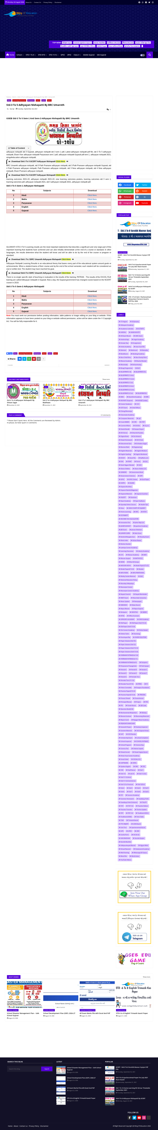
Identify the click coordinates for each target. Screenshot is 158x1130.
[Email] (39, 359)
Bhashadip (124, 365)
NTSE (122, 616)
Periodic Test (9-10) (127, 684)
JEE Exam (124, 530)
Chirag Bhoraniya (126, 411)
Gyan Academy (125, 501)
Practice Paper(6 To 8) (128, 695)
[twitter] (149, 2)
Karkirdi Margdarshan (128, 537)
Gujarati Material (126, 494)
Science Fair (125, 749)
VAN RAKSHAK (125, 838)
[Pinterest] (34, 359)
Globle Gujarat (89, 55)
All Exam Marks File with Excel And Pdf (95, 1013)
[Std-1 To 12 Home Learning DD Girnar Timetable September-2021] (122, 278)
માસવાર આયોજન (99, 43)
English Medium (142, 451)
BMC (122, 397)
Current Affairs (125, 426)
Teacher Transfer (126, 810)
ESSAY (123, 458)
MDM (122, 562)
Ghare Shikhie (125, 469)
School (19, 55)
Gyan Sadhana (140, 501)
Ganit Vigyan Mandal (127, 465)
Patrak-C (144, 670)
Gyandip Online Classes (128, 505)
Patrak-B (134, 670)
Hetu (9, 100)
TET (122, 813)
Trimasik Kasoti (133, 820)
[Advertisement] (101, 23)
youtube (144, 203)
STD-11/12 (53, 55)
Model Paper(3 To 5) (142, 566)
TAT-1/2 (130, 806)
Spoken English (125, 766)
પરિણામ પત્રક (66, 43)
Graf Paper (145, 479)
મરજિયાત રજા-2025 (113, 43)
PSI (122, 705)
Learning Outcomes (19, 100)
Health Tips (144, 505)
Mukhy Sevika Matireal (128, 576)
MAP (144, 555)
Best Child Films (126, 357)
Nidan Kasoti (136, 605)
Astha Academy (126, 347)
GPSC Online (133, 479)
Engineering (138, 447)
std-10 (132, 774)
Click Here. (60, 161)
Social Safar (124, 759)
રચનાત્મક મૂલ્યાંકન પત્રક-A (82, 43)
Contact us (37, 2)
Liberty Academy (143, 551)
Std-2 (122, 788)
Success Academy (133, 795)
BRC (147, 397)
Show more (106, 379)
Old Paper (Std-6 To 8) (128, 627)
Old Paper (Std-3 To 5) (139, 623)
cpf (139, 418)
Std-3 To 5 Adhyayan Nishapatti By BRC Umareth (94, 401)
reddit (144, 191)
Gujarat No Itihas (126, 487)
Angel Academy (138, 339)
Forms (138, 461)
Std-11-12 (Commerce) (128, 781)
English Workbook (141, 454)
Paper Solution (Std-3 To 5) (129, 648)
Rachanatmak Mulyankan (129, 713)
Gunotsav (133, 497)
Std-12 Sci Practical (127, 784)
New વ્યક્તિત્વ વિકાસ (115, 46)
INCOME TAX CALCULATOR (129, 519)
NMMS (144, 612)
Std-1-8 (123, 774)
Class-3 (76, 55)
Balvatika (145, 350)
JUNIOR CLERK (125, 533)
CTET (143, 422)
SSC (144, 766)
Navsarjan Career (126, 587)
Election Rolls (125, 447)
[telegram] (146, 2)
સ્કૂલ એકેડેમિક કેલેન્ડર (88, 46)
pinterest (127, 197)
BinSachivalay (136, 365)
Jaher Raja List (139, 522)
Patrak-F (144, 673)
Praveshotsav (139, 698)
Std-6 (122, 792)
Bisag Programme (126, 368)
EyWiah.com (144, 458)
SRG (136, 766)
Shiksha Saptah (138, 749)
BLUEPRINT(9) (142, 393)
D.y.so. (147, 426)
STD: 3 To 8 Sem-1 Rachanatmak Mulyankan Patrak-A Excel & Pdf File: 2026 (139, 299)
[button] (149, 55)
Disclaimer (58, 2)
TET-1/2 (130, 813)
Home (11, 55)
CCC (137, 404)
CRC (135, 422)
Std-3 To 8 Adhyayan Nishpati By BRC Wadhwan (57, 401)
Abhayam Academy (127, 325)
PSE (146, 702)
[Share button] (43, 359)
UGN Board (137, 824)
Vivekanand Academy (142, 849)
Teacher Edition (143, 806)
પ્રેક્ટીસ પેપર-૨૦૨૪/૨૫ (132, 46)
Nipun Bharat (125, 609)
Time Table (140, 817)
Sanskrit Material (126, 731)
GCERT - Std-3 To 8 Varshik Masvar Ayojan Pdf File (134, 256)
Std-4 (43, 100)
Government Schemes (128, 476)
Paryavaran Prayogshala (128, 666)
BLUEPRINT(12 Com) (127, 390)
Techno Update (142, 810)
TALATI (144, 802)
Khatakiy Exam (144, 537)
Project (138, 702)
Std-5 (14, 97)
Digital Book (125, 436)
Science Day (140, 745)
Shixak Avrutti (125, 752)
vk (145, 197)
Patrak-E (134, 673)
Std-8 (138, 792)
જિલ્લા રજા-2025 (128, 43)
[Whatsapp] (29, 359)
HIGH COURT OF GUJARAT (137, 508)
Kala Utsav (138, 533)
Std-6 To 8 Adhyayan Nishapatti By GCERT (139, 287)
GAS (140, 465)
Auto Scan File (140, 347)
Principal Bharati (126, 702)
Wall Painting (125, 853)
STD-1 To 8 (30, 55)
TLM (122, 820)
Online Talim (125, 634)
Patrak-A (123, 670)
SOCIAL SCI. (137, 759)
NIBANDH (124, 605)
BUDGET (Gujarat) (127, 400)
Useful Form (125, 835)
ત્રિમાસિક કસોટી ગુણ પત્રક (69, 46)
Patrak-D (123, 673)
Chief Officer (136, 408)
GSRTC (123, 483)
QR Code (143, 705)
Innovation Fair (125, 522)
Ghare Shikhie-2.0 (140, 469)
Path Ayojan (145, 666)
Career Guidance (126, 404)
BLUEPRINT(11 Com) (127, 379)
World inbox (135, 856)
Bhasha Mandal (141, 361)
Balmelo (123, 350)
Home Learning (126, 512)
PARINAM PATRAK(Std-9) (129, 662)
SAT (122, 734)
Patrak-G (123, 677)
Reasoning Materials (142, 716)
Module (141, 569)
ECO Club (140, 440)
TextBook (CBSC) (143, 813)
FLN (122, 461)
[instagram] (152, 2)
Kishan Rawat (137, 540)
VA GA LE (136, 835)
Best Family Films (141, 357)
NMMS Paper (102, 46)
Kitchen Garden (126, 544)
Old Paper (124, 623)
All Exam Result (126, 336)
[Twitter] (24, 359)
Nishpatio (31, 100)
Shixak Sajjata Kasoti (140, 752)
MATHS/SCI (139, 558)
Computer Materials (127, 418)
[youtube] (139, 1118)
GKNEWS (124, 472)
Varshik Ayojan (139, 838)
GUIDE (132, 483)
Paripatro (144, 662)
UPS (122, 831)
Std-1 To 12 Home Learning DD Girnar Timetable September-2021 (139, 277)
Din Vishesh (137, 436)
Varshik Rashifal (126, 842)
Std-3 (38, 100)
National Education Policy (129, 580)
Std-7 (130, 792)
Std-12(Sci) (141, 784)
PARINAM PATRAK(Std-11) (129, 659)
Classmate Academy (127, 415)
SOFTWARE (124, 763)
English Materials (126, 451)
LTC (122, 555)
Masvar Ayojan (125, 558)
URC (137, 831)
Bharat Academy (126, 361)
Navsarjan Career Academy (130, 591)
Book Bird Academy (135, 397)
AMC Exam (138, 336)
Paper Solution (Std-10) (128, 641)
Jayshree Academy (141, 526)
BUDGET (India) (142, 400)
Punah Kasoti (131, 705)
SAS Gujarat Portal (142, 731)
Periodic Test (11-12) (127, 680)
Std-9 (146, 792)
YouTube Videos (126, 860)
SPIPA (134, 763)
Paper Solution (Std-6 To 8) (129, 652)
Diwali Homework (126, 440)
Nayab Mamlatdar (141, 594)
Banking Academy (138, 354)
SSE (122, 770)
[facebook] (139, 2)
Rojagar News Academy (141, 720)
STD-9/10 (41, 55)
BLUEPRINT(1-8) (126, 372)
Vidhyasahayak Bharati (128, 845)
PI (146, 684)
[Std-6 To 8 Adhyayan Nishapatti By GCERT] (122, 289)
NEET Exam (124, 598)
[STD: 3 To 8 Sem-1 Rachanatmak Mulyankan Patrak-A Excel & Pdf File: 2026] (122, 300)
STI (122, 795)
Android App (125, 339)
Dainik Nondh (125, 429)
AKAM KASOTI (135, 332)
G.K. (146, 461)
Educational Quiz (126, 443)
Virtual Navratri (126, 849)
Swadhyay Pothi (143, 799)
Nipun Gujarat (138, 609)
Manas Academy (133, 555)
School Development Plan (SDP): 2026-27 (59, 1013)
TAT (122, 806)
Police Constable (126, 688)
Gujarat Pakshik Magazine (129, 490)
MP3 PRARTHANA (138, 573)
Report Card (125, 720)
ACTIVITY (141, 329)
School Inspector (126, 741)
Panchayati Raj (125, 637)
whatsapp (127, 191)
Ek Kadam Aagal (141, 443)
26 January (135, 321)
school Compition (142, 738)
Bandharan (124, 354)
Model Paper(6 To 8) (127, 569)
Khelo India (124, 540)
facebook (127, 185)
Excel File (133, 458)
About (16, 1126)
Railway (144, 713)
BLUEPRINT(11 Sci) (127, 382)
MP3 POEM (124, 573)
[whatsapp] (142, 2)
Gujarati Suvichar (142, 494)
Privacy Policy (48, 2)
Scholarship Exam (126, 738)
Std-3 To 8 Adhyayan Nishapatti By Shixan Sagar (20, 401)
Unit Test (124, 827)
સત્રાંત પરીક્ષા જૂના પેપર (143, 43)
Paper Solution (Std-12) (128, 644)
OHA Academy (143, 619)
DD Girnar (124, 433)
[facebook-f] (130, 1118)
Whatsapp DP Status (140, 853)
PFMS (140, 684)
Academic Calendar (127, 329)
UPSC (69, 55)
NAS (141, 576)
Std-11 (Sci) (142, 774)
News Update (125, 601)
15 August (124, 321)
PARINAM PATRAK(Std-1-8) (129, 655)
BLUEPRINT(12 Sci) (127, 393)
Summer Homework (127, 799)
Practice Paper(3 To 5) (128, 691)
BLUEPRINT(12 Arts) (127, 386)
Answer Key (124, 343)
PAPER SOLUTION (140, 637)
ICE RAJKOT (124, 515)
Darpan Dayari (139, 429)
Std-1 (141, 770)
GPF (141, 476)
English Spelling (126, 454)
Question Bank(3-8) (127, 709)
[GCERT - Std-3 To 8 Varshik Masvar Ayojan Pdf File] (134, 235)
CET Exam (124, 408)
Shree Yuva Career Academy (130, 756)
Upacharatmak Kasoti (138, 827)
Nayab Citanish (125, 594)
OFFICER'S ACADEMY (127, 619)
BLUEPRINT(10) (141, 372)
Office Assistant (134, 616)
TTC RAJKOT (124, 824)
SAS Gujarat (101, 55)
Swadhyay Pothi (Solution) (129, 802)
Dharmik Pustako (137, 433)
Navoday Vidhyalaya (127, 583)
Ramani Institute (126, 716)
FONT (130, 461)
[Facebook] (20, 359)
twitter (144, 185)
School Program (126, 745)
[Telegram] (149, 1118)
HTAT (145, 512)
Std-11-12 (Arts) (126, 777)
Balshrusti (134, 350)
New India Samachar (139, 598)
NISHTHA (135, 612)
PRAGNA (142, 695)
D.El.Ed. (137, 426)
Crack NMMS (125, 422)
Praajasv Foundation (142, 688)
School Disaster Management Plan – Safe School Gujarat (23, 1014)
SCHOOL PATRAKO (142, 741)
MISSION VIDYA (126, 566)
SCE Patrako (132, 734)
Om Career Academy (127, 630)
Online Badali (143, 630)
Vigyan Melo (144, 845)
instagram (127, 203)
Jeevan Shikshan (136, 530)
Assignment (137, 343)
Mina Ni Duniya (134, 562)
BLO (138, 368)
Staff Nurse (131, 770)
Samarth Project (126, 727)
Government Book (137, 472)
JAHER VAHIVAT (126, 526)
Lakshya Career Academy (129, 548)
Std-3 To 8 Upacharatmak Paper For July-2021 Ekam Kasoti (139, 265)
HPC (136, 512)
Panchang (137, 634)
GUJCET (123, 497)
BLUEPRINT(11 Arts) (127, 375)
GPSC (63, 55)
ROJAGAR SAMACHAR (128, 723)
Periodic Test (135, 677)
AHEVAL (123, 332)
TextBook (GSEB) (126, 817)
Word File (124, 856)
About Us (29, 2)
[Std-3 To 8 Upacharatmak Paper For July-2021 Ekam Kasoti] (122, 267)
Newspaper (138, 601)
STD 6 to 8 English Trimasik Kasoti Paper (132, 1013)
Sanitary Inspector (142, 727)
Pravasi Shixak (125, 698)
